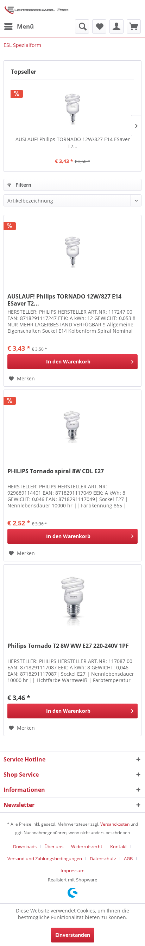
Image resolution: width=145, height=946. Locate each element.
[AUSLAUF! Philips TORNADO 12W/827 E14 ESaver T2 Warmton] (72, 107)
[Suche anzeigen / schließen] (82, 26)
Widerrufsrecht (86, 846)
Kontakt (118, 846)
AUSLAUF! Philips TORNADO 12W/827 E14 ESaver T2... (72, 143)
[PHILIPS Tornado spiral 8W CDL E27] (72, 425)
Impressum (72, 870)
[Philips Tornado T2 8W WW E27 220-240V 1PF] (72, 600)
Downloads (25, 846)
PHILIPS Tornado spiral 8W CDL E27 (55, 471)
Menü (25, 26)
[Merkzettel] (99, 26)
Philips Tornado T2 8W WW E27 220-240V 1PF (68, 646)
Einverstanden (72, 935)
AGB (128, 858)
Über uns (53, 846)
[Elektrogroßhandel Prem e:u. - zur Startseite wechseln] (36, 10)
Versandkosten (115, 824)
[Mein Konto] (116, 26)
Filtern (22, 184)
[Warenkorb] (134, 26)
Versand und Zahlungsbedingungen (44, 858)
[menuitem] (18, 26)
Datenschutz (103, 858)
